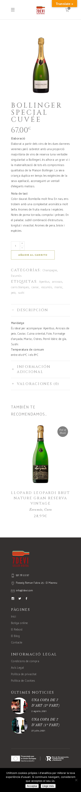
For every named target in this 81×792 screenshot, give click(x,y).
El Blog (15, 636)
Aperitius (44, 281)
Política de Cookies (23, 680)
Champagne (49, 270)
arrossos (57, 281)
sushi (21, 292)
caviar (35, 287)
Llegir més (48, 786)
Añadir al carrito (32, 255)
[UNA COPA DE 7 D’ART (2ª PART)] (19, 706)
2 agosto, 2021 (38, 711)
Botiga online (19, 623)
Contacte (16, 642)
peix (13, 292)
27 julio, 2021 (38, 731)
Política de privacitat (24, 674)
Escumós (16, 275)
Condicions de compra (25, 661)
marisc (58, 287)
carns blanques (20, 287)
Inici (13, 616)
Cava (48, 509)
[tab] (40, 310)
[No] (76, 780)
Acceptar (32, 786)
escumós (46, 287)
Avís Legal (17, 667)
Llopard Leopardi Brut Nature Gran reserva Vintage (40, 498)
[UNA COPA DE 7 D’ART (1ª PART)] (19, 725)
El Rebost (16, 629)
